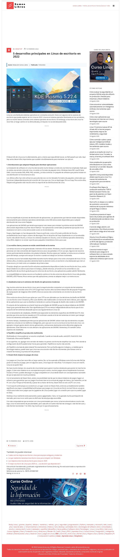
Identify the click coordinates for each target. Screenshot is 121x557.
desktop (18, 49)
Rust (22, 531)
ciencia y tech (20, 529)
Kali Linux (108, 529)
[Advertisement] (60, 24)
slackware (35, 529)
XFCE (69, 531)
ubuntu (11, 529)
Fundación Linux (31, 531)
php (10, 527)
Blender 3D (51, 531)
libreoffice (52, 529)
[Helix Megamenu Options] (113, 6)
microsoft (98, 525)
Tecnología (84, 529)
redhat (50, 525)
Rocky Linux (13, 525)
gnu (56, 525)
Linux (92, 529)
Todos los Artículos (75, 554)
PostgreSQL (100, 531)
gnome (21, 525)
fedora (50, 527)
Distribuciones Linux (21, 534)
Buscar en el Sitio (45, 554)
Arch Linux (71, 534)
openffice (44, 529)
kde (105, 525)
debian (35, 525)
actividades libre (71, 527)
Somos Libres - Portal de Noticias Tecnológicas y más (91, 6)
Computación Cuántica (47, 536)
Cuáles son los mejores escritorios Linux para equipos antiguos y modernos (35, 455)
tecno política (62, 529)
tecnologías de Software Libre (89, 527)
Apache (28, 525)
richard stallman (31, 527)
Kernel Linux (81, 534)
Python (82, 525)
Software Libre (73, 529)
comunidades (106, 527)
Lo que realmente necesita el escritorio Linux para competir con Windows (34, 458)
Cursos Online (89, 531)
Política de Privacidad (59, 554)
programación (73, 525)
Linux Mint (99, 529)
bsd (55, 527)
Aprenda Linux (77, 531)
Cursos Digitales (13, 531)
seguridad (63, 525)
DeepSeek (78, 536)
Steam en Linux (35, 534)
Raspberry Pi (109, 534)
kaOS (59, 531)
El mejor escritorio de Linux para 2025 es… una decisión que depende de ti (34, 464)
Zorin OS (63, 534)
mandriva (42, 525)
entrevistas (42, 527)
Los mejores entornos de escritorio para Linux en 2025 (27, 461)
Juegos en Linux (48, 534)
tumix (29, 529)
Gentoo (101, 534)
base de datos (18, 527)
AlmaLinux (42, 531)
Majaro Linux (92, 534)
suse (109, 525)
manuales (90, 525)
